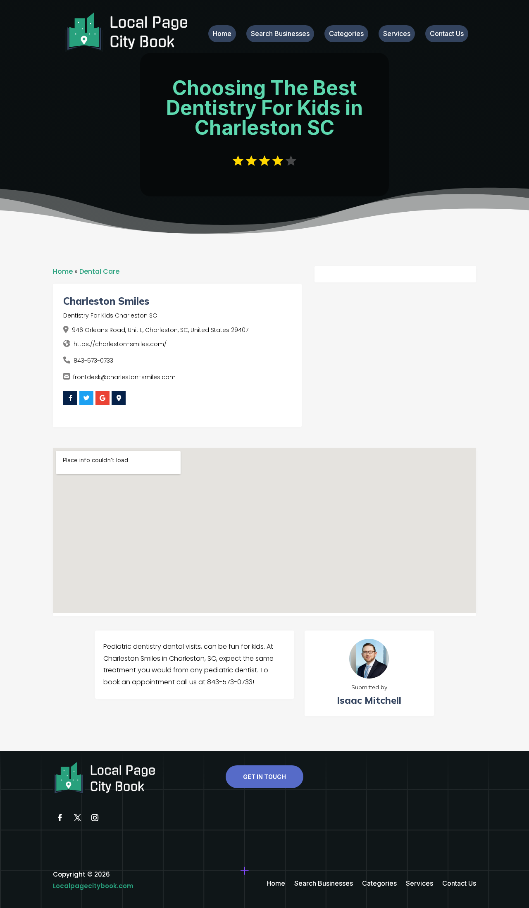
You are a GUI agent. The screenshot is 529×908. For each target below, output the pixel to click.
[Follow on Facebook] (60, 818)
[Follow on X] (77, 818)
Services (396, 34)
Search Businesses (280, 34)
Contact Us (447, 34)
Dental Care (99, 271)
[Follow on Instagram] (95, 818)
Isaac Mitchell (369, 700)
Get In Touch (264, 776)
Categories (346, 34)
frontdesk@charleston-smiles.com (124, 377)
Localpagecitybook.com (93, 886)
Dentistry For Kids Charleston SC (110, 315)
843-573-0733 (93, 360)
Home (222, 34)
